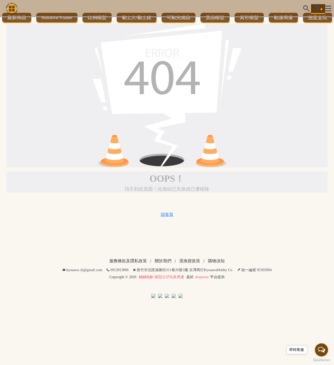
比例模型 (98, 18)
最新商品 (17, 18)
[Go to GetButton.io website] (321, 359)
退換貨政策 (189, 263)
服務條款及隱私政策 (128, 263)
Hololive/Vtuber (58, 18)
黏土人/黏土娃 (138, 18)
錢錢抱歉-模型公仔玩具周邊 (161, 280)
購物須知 (216, 263)
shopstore (202, 280)
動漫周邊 (287, 18)
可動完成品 (181, 18)
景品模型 (218, 18)
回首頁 (167, 217)
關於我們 (163, 263)
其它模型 (252, 18)
